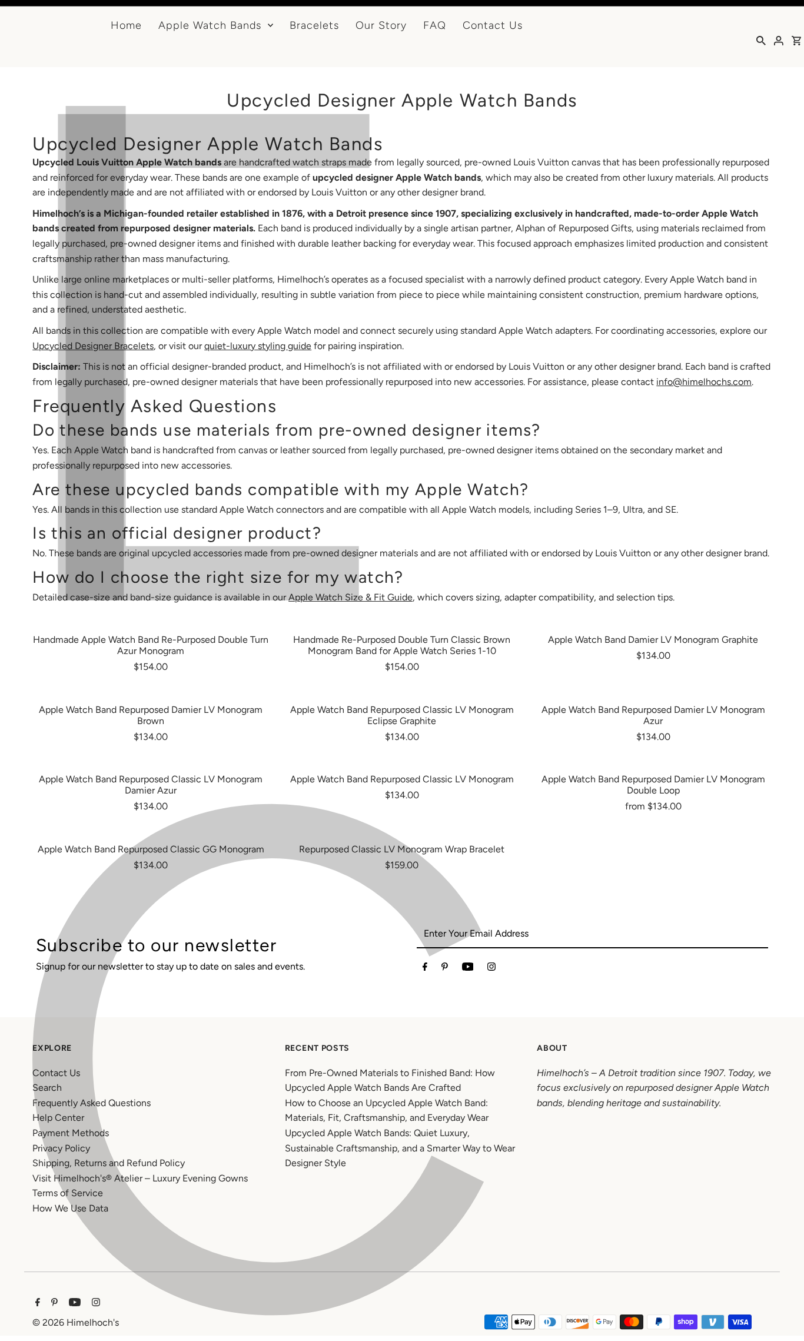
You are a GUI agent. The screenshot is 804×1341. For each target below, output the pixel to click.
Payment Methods (70, 1132)
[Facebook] (425, 969)
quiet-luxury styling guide (257, 345)
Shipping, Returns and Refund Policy (108, 1163)
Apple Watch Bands (209, 25)
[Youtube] (468, 969)
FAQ (434, 25)
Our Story (381, 25)
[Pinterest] (444, 969)
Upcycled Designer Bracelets (93, 345)
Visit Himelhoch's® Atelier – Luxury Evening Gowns (140, 1178)
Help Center (58, 1117)
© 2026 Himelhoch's (75, 1322)
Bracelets (314, 25)
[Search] (761, 40)
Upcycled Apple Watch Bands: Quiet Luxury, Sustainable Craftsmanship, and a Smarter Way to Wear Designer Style (400, 1148)
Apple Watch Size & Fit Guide (350, 597)
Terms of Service (67, 1193)
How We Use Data (70, 1208)
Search (47, 1087)
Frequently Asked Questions (91, 1102)
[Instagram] (491, 969)
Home (126, 25)
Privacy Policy (61, 1148)
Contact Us (493, 25)
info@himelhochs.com (704, 381)
